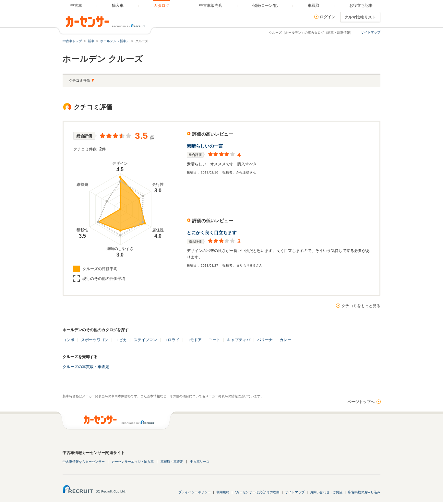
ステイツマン (145, 340)
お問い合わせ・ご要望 (326, 492)
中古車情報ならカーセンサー (84, 461)
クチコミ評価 (79, 80)
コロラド (171, 340)
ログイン (327, 17)
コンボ (68, 340)
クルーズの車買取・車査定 (86, 367)
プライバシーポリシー (194, 492)
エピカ (121, 340)
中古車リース (200, 461)
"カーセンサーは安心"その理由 (257, 492)
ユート (214, 340)
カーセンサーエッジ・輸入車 (133, 461)
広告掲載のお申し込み (364, 492)
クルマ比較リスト (360, 17)
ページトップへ (361, 402)
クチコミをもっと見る (360, 306)
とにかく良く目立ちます (212, 232)
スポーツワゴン (94, 340)
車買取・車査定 (172, 461)
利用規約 (222, 492)
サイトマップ (370, 32)
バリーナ (265, 340)
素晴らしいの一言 (205, 146)
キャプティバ (238, 340)
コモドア (194, 340)
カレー (285, 340)
